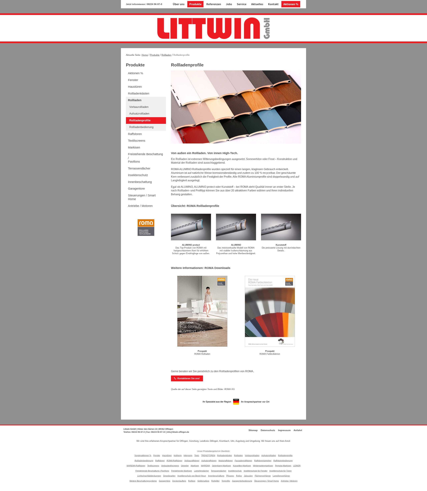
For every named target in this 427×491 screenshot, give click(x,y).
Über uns (178, 4)
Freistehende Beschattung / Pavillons (152, 471)
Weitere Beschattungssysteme (143, 481)
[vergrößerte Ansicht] (191, 227)
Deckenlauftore (179, 481)
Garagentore (136, 188)
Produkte (195, 4)
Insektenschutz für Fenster (255, 471)
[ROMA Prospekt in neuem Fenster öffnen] (202, 311)
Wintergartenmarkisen (263, 466)
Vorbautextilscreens (170, 466)
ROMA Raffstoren (174, 461)
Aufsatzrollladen (139, 113)
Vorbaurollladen (138, 107)
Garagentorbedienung (242, 481)
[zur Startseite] (213, 27)
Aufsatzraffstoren (209, 461)
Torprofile (226, 481)
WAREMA (205, 466)
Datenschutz (268, 430)
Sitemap (253, 430)
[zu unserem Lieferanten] (146, 227)
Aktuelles (257, 4)
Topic (196, 455)
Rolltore (191, 481)
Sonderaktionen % (142, 455)
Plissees (230, 476)
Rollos (239, 476)
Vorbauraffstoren (191, 461)
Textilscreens (136, 140)
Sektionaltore (203, 481)
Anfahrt (298, 430)
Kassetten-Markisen (242, 466)
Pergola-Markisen (283, 466)
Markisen (134, 147)
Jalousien (248, 476)
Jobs (229, 4)
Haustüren (135, 86)
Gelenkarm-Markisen (221, 466)
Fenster (133, 80)
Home (145, 55)
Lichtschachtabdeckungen (149, 476)
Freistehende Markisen (181, 471)
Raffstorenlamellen (262, 461)
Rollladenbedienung (141, 127)
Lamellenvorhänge (281, 476)
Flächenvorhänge (263, 476)
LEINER (297, 466)
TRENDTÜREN (208, 455)
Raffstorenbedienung (283, 461)
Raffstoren (135, 134)
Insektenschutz (138, 175)
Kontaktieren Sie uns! (187, 378)
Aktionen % (290, 4)
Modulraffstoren (226, 461)
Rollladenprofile (139, 120)
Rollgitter (215, 481)
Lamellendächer (201, 471)
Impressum (284, 430)
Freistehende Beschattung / (145, 157)
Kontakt (273, 4)
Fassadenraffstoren (243, 461)
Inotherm (178, 455)
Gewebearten (169, 476)
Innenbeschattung (140, 182)
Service (241, 4)
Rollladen (166, 55)
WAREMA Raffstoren (136, 466)
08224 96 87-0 (154, 4)
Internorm (188, 455)
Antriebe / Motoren (140, 206)
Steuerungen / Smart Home (142, 197)
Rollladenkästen (138, 93)
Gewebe (185, 466)
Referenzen (213, 4)
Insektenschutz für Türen (280, 471)
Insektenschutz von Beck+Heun (191, 476)
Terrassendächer (139, 168)
